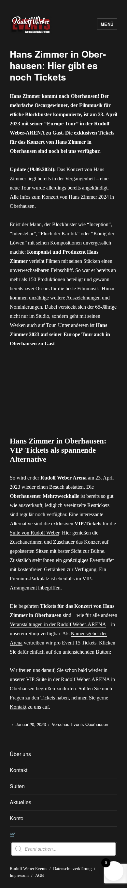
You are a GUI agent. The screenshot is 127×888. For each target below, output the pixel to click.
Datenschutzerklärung (72, 868)
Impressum (19, 875)
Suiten (17, 786)
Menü (107, 24)
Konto (16, 818)
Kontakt (18, 707)
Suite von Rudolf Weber (34, 532)
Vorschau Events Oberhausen (80, 724)
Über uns (20, 754)
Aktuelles (20, 802)
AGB (39, 875)
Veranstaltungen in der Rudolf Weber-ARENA (58, 624)
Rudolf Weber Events (28, 868)
